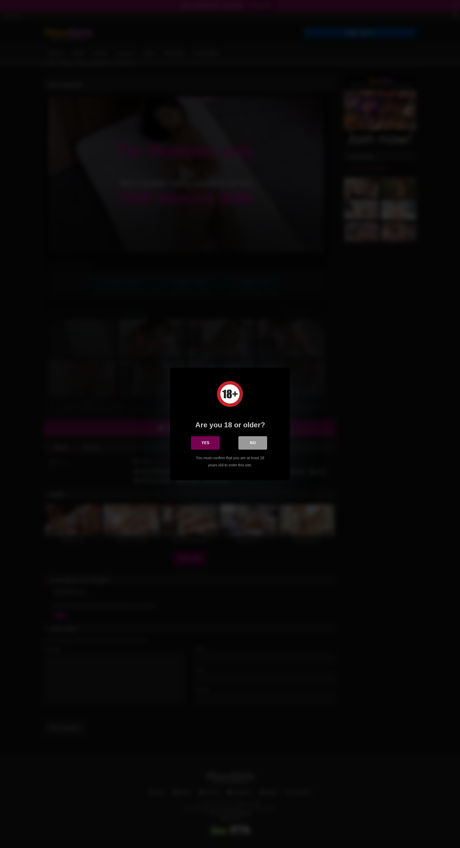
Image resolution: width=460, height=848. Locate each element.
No (253, 443)
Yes (205, 443)
